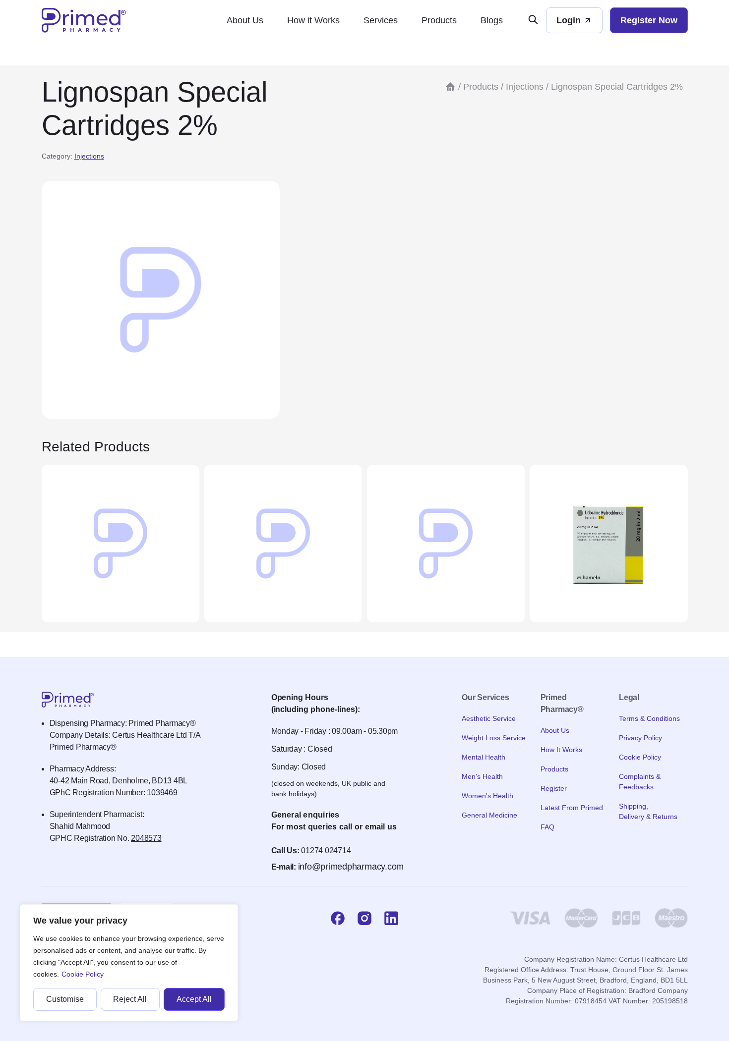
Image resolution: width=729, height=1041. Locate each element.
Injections (89, 156)
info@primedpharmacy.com (351, 867)
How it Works (313, 20)
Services (381, 20)
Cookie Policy (82, 974)
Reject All (130, 999)
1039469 (162, 792)
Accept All (194, 999)
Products (439, 20)
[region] (129, 962)
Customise (65, 999)
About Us (245, 20)
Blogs (492, 20)
